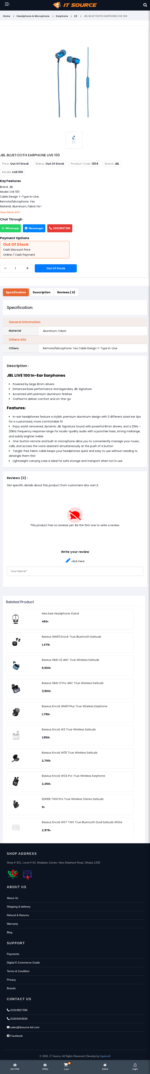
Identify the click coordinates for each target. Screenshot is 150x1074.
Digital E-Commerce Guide (23, 962)
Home (6, 16)
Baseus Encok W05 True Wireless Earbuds (69, 753)
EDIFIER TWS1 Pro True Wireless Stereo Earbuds (73, 799)
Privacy (11, 979)
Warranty (12, 923)
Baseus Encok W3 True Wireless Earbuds (69, 729)
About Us (12, 898)
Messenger (36, 228)
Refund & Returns (18, 915)
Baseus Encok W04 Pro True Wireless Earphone (73, 776)
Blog (9, 932)
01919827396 (61, 228)
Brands (11, 988)
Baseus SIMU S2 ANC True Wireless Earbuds (70, 660)
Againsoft (105, 1056)
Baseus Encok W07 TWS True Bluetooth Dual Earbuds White (82, 822)
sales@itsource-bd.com (24, 1027)
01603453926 (19, 1018)
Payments (13, 954)
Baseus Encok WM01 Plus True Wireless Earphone (74, 706)
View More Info (10, 212)
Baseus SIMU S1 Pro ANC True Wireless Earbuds (73, 683)
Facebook (16, 1035)
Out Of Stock (55, 268)
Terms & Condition (18, 971)
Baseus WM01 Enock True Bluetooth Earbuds (71, 637)
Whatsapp (12, 228)
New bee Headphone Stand (60, 613)
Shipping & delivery (18, 906)
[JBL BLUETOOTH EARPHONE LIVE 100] (74, 79)
